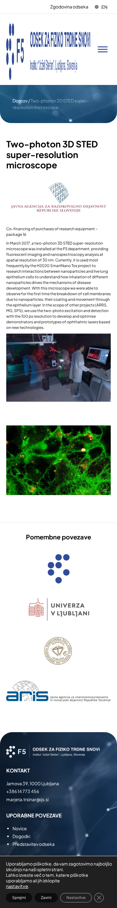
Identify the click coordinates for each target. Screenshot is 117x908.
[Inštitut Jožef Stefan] (48, 49)
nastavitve (17, 886)
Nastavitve (75, 897)
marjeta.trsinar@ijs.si (27, 799)
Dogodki (21, 836)
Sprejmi (19, 897)
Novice (19, 828)
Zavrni (46, 897)
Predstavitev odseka (33, 844)
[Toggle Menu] (103, 49)
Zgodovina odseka (69, 6)
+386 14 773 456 (22, 791)
